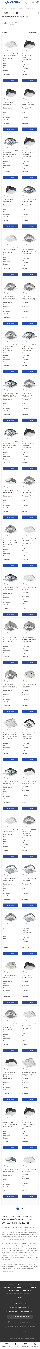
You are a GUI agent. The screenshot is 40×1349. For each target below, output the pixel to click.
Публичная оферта (21, 1331)
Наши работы (31, 1287)
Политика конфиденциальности (21, 1322)
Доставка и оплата (26, 1284)
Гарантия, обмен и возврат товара (20, 1294)
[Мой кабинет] (33, 3)
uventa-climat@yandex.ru (21, 1307)
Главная (9, 1284)
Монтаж (6, 1287)
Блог (20, 1297)
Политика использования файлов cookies (21, 1326)
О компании (14, 1290)
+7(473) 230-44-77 (20, 1304)
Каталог (17, 1287)
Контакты (27, 1290)
